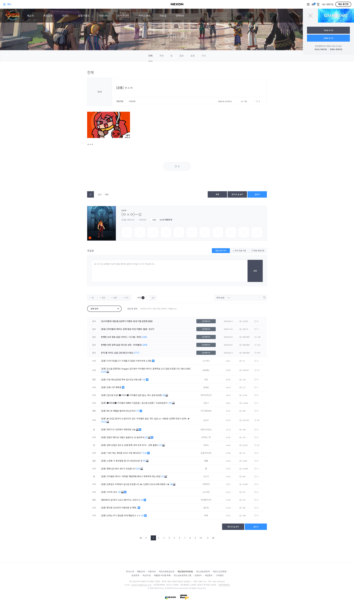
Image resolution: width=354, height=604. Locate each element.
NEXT (207, 537)
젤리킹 (206, 507)
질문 (181, 55)
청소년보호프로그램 (182, 575)
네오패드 (206, 370)
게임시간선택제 (219, 571)
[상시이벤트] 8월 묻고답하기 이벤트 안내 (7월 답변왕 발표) (127, 321)
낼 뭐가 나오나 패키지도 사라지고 (125, 499)
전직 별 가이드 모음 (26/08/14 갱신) (117, 352)
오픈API (198, 575)
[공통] (103, 360)
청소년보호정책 (203, 571)
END (213, 537)
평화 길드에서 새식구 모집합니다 (121, 468)
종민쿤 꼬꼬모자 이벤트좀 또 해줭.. (122, 507)
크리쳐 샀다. (112, 491)
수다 (204, 55)
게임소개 (48, 15)
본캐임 (206, 387)
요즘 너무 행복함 (114, 387)
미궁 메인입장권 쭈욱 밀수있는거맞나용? (125, 379)
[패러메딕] (105, 499)
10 (201, 537)
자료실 (162, 15)
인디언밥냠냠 (206, 410)
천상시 (206, 403)
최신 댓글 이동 (240, 250)
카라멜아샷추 (206, 499)
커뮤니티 (103, 15)
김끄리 (206, 476)
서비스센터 (144, 15)
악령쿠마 (206, 484)
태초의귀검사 (206, 429)
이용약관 (152, 571)
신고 (99, 194)
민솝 (206, 379)
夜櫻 (206, 460)
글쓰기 (257, 194)
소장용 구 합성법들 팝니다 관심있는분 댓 (125, 460)
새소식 (30, 15)
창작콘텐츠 (123, 15)
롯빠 (206, 515)
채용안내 (141, 571)
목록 (217, 194)
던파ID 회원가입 (336, 49)
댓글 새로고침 (258, 250)
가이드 (65, 15)
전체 (150, 55)
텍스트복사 (90, 194)
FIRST (141, 537)
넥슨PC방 (146, 575)
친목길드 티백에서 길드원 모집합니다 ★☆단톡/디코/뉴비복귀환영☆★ (138, 484)
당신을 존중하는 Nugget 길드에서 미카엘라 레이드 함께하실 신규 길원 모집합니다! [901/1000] (149, 368)
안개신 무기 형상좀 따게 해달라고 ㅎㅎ (124, 515)
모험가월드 (84, 15)
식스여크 (206, 360)
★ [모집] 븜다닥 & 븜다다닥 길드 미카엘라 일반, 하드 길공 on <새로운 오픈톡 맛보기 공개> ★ (148, 418)
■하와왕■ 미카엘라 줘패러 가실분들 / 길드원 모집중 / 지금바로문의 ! (138, 402)
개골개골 (120, 101)
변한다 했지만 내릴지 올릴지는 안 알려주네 (126, 437)
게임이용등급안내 (166, 571)
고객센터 (219, 575)
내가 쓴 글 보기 (237, 194)
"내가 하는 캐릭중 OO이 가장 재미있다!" (125, 452)
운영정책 (135, 575)
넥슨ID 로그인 (328, 30)
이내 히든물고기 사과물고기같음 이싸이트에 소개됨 (129, 360)
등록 (255, 271)
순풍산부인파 (206, 452)
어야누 (206, 445)
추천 (161, 55)
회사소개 (130, 571)
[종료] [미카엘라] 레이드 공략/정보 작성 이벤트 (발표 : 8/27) (127, 329)
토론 (193, 55)
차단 (107, 194)
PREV (146, 537)
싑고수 (206, 420)
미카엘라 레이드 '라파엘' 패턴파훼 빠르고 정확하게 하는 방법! (134, 476)
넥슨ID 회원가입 (321, 49)
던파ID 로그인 (328, 38)
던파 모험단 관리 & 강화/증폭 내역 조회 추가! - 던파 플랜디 (133, 445)
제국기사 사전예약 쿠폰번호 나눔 (121, 429)
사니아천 (206, 492)
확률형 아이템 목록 (162, 575)
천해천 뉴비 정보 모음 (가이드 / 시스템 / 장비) (121, 336)
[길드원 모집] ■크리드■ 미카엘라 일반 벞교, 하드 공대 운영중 (134, 395)
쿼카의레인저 (206, 395)
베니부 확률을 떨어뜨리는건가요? (121, 410)
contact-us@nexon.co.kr (141, 584)
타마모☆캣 (206, 437)
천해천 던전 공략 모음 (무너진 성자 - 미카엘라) (121, 344)
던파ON (180, 15)
